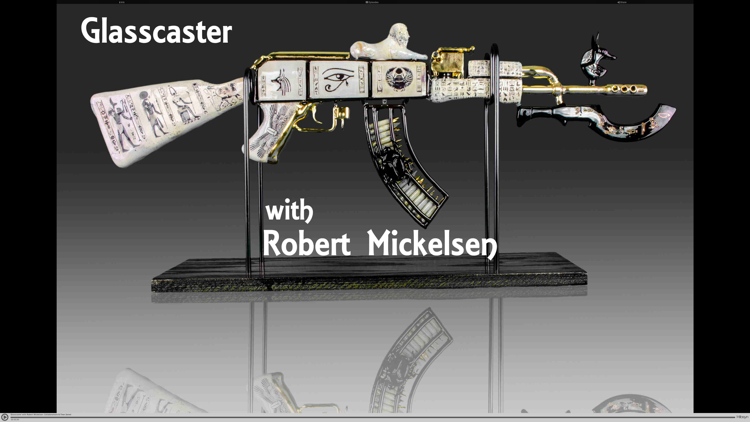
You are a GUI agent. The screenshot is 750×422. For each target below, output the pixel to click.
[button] (5, 419)
